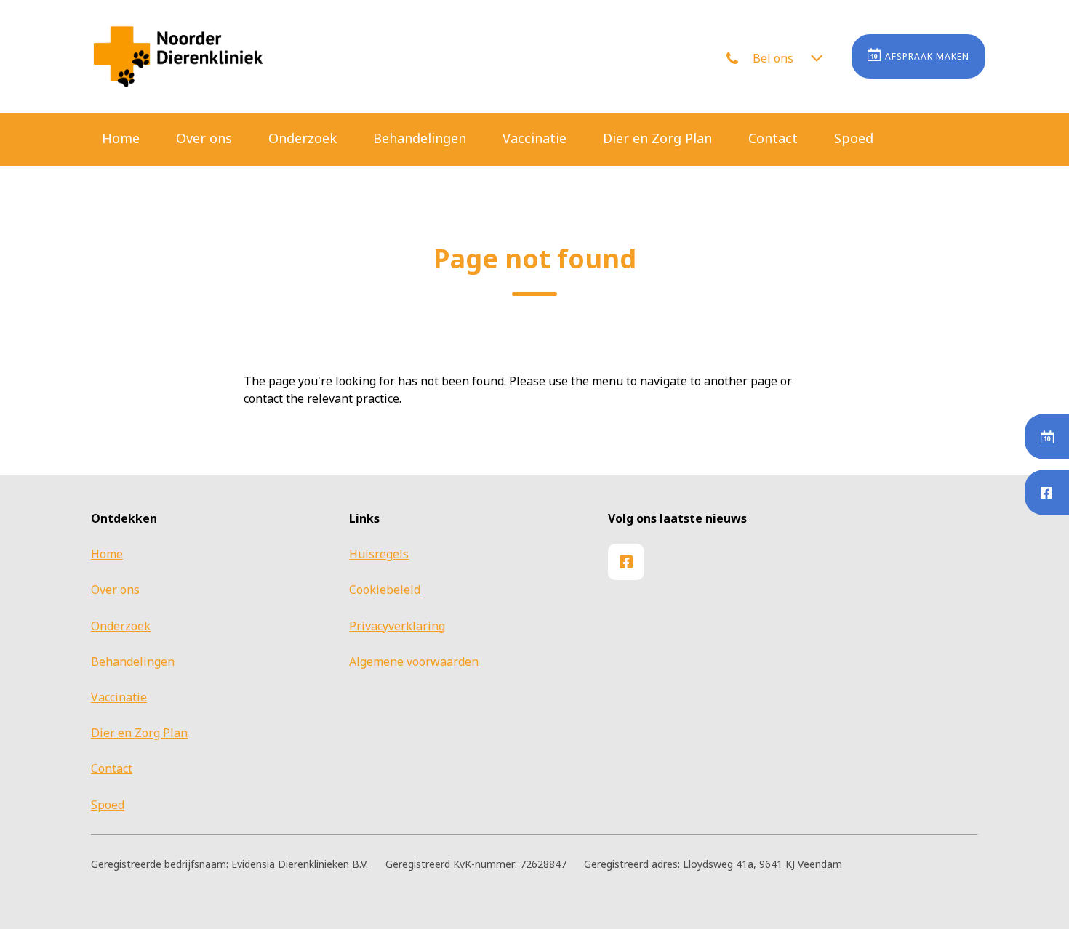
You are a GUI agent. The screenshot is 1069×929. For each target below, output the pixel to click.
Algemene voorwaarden (414, 661)
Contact (773, 138)
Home (121, 138)
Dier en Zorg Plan (657, 138)
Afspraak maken (927, 56)
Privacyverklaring (397, 626)
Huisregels (379, 554)
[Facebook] (1047, 492)
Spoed (853, 138)
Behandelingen (419, 138)
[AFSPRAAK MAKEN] (1047, 436)
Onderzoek (302, 138)
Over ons (204, 138)
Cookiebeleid (384, 590)
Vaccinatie (534, 138)
